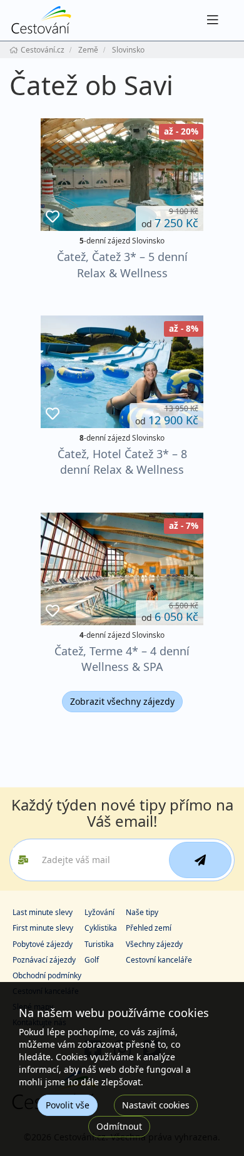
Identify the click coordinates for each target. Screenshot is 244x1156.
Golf (91, 959)
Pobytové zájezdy (43, 944)
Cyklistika (100, 928)
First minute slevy (43, 928)
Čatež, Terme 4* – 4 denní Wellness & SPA (122, 658)
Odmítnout (119, 1126)
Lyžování (99, 912)
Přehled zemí (148, 928)
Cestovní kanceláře (159, 959)
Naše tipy (142, 912)
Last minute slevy (43, 912)
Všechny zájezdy (154, 944)
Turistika (99, 944)
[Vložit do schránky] (52, 216)
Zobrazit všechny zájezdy (122, 701)
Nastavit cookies (156, 1105)
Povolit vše (67, 1105)
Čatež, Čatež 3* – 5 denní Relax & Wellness (122, 264)
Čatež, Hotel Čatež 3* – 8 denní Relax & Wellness (122, 461)
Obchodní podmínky (47, 975)
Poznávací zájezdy (44, 959)
